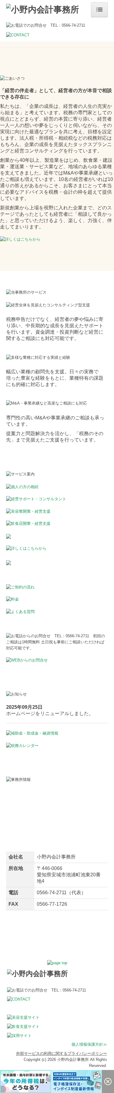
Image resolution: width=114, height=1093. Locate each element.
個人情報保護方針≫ (89, 1044)
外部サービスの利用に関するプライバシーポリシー (61, 1053)
